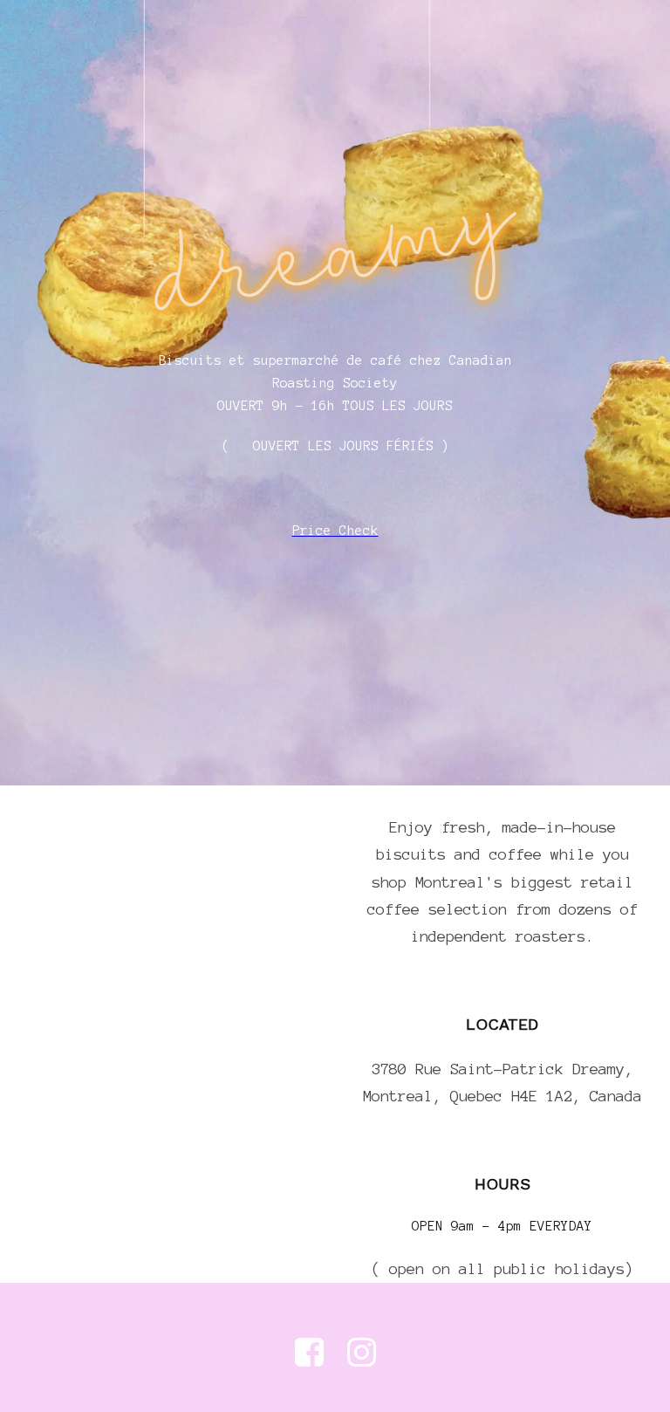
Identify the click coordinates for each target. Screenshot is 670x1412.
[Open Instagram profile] (361, 1351)
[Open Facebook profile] (309, 1351)
